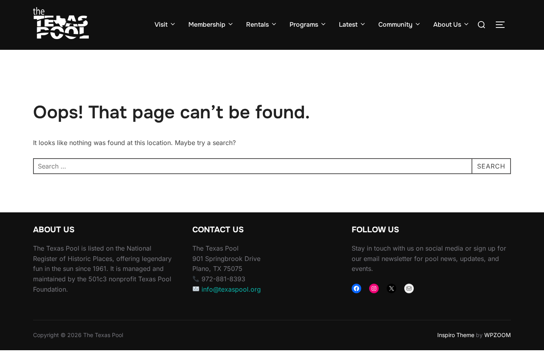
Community (395, 24)
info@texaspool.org (231, 289)
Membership (206, 24)
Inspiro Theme (455, 334)
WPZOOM (497, 334)
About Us (447, 24)
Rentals (257, 24)
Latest (348, 24)
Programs (304, 24)
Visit (161, 24)
